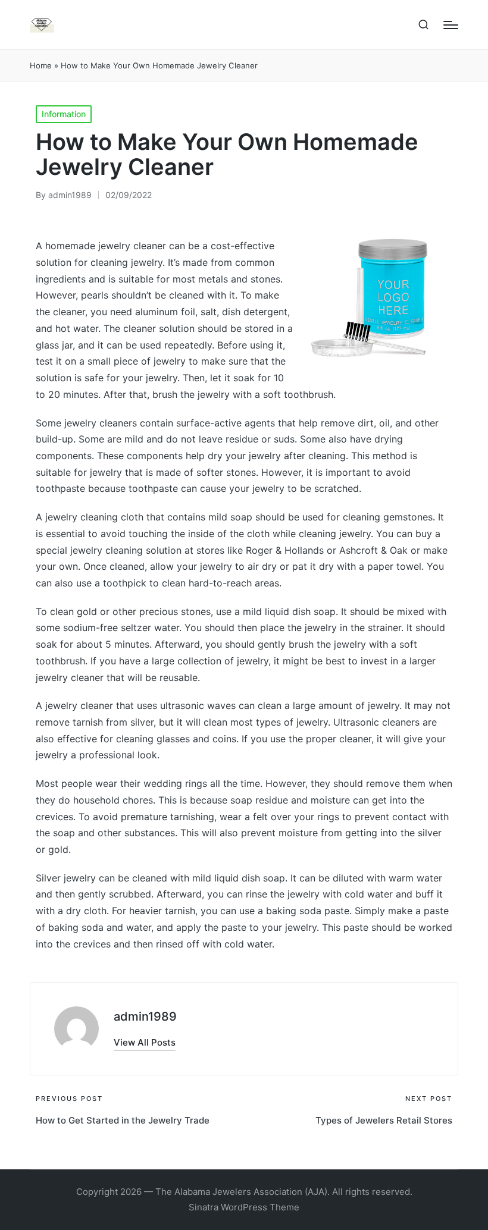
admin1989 (145, 1016)
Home (41, 65)
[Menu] (450, 25)
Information (64, 114)
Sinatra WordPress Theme (244, 1207)
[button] (145, 1042)
